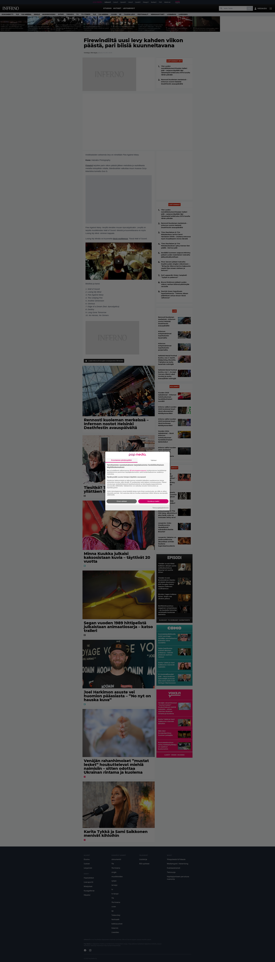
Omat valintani (122, 501)
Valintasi (154, 460)
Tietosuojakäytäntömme (160, 508)
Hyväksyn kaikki (153, 501)
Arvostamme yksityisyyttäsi (121, 460)
